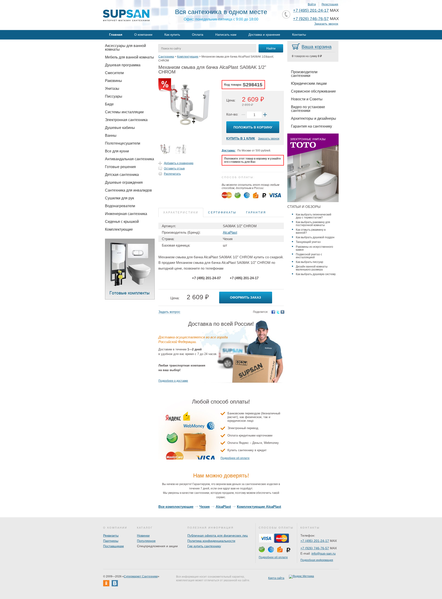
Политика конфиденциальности (211, 541)
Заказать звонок (326, 23)
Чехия (204, 507)
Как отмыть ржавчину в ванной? (311, 231)
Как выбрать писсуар (309, 262)
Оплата (197, 34)
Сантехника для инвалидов (128, 190)
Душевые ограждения (124, 182)
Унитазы (112, 88)
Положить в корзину (252, 127)
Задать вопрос (169, 312)
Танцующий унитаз (308, 242)
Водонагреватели (120, 206)
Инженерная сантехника (126, 214)
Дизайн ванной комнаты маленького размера (312, 268)
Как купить (172, 34)
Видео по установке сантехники (308, 109)
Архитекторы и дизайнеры (313, 118)
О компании (143, 34)
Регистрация (330, 4)
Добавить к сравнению (178, 163)
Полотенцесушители (122, 143)
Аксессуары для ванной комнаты (125, 47)
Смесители (114, 73)
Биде (109, 104)
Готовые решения (120, 167)
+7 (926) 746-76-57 (311, 18)
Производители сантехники (304, 74)
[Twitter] (278, 312)
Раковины (113, 81)
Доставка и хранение (264, 34)
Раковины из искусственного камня (314, 248)
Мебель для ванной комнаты (129, 57)
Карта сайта (276, 578)
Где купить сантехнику (204, 546)
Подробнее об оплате (235, 458)
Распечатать (172, 173)
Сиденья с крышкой (122, 222)
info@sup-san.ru (323, 553)
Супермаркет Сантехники (141, 576)
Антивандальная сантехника (129, 159)
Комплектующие (119, 229)
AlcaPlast (230, 232)
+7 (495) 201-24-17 (311, 10)
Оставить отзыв (174, 168)
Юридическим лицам (309, 83)
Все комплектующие (175, 507)
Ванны (110, 135)
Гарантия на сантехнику (311, 126)
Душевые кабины (120, 128)
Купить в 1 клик (240, 138)
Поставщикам (113, 546)
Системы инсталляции (124, 112)
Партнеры (110, 541)
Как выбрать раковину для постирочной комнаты (313, 224)
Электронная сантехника (126, 120)
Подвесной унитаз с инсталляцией (309, 256)
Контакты (299, 34)
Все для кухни (117, 151)
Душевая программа (122, 65)
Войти (312, 4)
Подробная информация (316, 560)
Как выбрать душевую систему (316, 274)
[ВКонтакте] (282, 312)
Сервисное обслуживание (313, 91)
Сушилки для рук (119, 198)
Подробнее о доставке (173, 380)
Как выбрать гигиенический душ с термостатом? (313, 216)
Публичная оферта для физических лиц (217, 535)
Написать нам (225, 34)
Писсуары (113, 96)
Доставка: (229, 150)
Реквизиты (111, 535)
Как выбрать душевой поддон (315, 237)
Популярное (146, 541)
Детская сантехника (122, 175)
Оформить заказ (245, 297)
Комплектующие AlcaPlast (259, 507)
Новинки (143, 535)
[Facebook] (273, 312)
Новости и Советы (307, 99)
